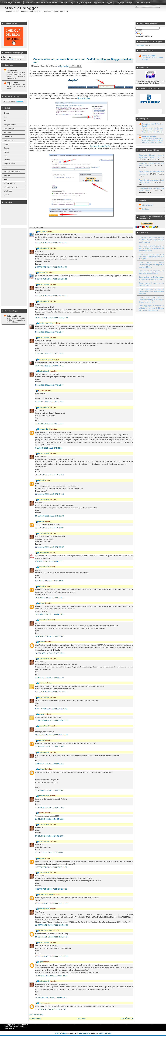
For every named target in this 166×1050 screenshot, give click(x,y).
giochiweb (145, 209)
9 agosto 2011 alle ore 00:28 (49, 581)
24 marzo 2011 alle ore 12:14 (49, 354)
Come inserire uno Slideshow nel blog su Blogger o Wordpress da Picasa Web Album (151, 248)
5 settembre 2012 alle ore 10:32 (51, 709)
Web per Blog (66, 2)
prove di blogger (21, 8)
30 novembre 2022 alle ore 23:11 (51, 997)
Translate (18, 60)
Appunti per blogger (103, 2)
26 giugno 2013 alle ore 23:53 (50, 836)
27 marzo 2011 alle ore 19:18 (49, 424)
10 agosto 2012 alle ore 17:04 (50, 653)
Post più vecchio (127, 1018)
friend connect (9, 140)
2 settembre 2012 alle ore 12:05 (51, 692)
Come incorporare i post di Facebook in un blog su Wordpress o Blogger (151, 291)
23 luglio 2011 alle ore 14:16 (49, 494)
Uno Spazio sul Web (149, 136)
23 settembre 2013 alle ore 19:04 (51, 937)
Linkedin (7, 160)
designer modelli (10, 125)
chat (5, 121)
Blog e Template (83, 2)
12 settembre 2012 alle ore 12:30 (51, 735)
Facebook (7, 132)
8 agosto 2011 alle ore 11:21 (49, 561)
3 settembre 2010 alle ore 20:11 (51, 279)
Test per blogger (143, 2)
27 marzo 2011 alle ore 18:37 (49, 402)
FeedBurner (8, 136)
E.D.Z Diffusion (43, 553)
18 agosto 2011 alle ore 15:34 (50, 598)
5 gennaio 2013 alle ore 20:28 (50, 807)
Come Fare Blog (105, 1033)
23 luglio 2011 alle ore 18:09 (49, 528)
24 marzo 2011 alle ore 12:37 (49, 385)
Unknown (41, 480)
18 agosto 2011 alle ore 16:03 (50, 636)
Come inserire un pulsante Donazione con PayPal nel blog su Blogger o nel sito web (151, 300)
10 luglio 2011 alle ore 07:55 (49, 475)
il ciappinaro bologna (45, 894)
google (6, 144)
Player (40, 962)
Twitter (6, 179)
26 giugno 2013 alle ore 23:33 (50, 819)
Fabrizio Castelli (44, 248)
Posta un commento (36, 1014)
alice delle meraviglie (45, 323)
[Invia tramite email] (70, 66)
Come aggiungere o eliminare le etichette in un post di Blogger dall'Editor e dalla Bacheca (151, 308)
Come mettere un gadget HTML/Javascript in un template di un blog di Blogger (151, 265)
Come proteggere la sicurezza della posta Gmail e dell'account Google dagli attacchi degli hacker (152, 130)
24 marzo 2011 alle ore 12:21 (49, 366)
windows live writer (10, 187)
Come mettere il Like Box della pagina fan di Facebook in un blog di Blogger (151, 256)
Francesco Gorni (44, 429)
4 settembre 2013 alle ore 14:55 (51, 889)
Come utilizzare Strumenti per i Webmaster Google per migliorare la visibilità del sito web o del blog (152, 140)
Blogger (7, 113)
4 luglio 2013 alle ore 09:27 (49, 853)
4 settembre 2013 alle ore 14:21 (51, 867)
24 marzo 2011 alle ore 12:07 (49, 332)
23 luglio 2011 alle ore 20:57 (49, 547)
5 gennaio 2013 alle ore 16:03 (50, 790)
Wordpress (8, 191)
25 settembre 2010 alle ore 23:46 (51, 318)
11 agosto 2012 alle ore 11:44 (49, 677)
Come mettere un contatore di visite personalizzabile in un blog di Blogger (16, 320)
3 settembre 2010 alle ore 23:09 (51, 296)
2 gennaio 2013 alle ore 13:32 (50, 764)
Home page (6, 2)
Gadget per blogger (124, 2)
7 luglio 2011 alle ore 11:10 (49, 448)
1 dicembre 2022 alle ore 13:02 (50, 1009)
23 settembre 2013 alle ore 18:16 (51, 925)
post (5, 168)
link (5, 156)
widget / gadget (9, 183)
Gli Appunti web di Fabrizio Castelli (41, 2)
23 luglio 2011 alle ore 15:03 (49, 516)
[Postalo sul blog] (73, 66)
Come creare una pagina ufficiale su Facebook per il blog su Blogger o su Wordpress (151, 240)
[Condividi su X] (75, 66)
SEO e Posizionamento (12, 171)
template (7, 175)
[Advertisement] (99, 10)
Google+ (7, 148)
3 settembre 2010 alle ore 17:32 (51, 243)
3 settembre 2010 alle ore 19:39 (51, 267)
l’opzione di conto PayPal (100, 146)
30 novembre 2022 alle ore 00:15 (51, 976)
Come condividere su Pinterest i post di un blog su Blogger (16, 86)
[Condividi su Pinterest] (80, 66)
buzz (5, 117)
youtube (7, 195)
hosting (6, 152)
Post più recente (35, 1018)
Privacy (18, 2)
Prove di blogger (140, 45)
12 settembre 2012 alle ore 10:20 (51, 721)
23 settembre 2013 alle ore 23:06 (51, 956)
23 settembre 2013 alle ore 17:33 (51, 903)
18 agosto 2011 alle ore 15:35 (50, 614)
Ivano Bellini (42, 231)
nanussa (41, 683)
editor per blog (9, 129)
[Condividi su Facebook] (78, 66)
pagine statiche (9, 164)
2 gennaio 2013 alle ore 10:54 (50, 747)
